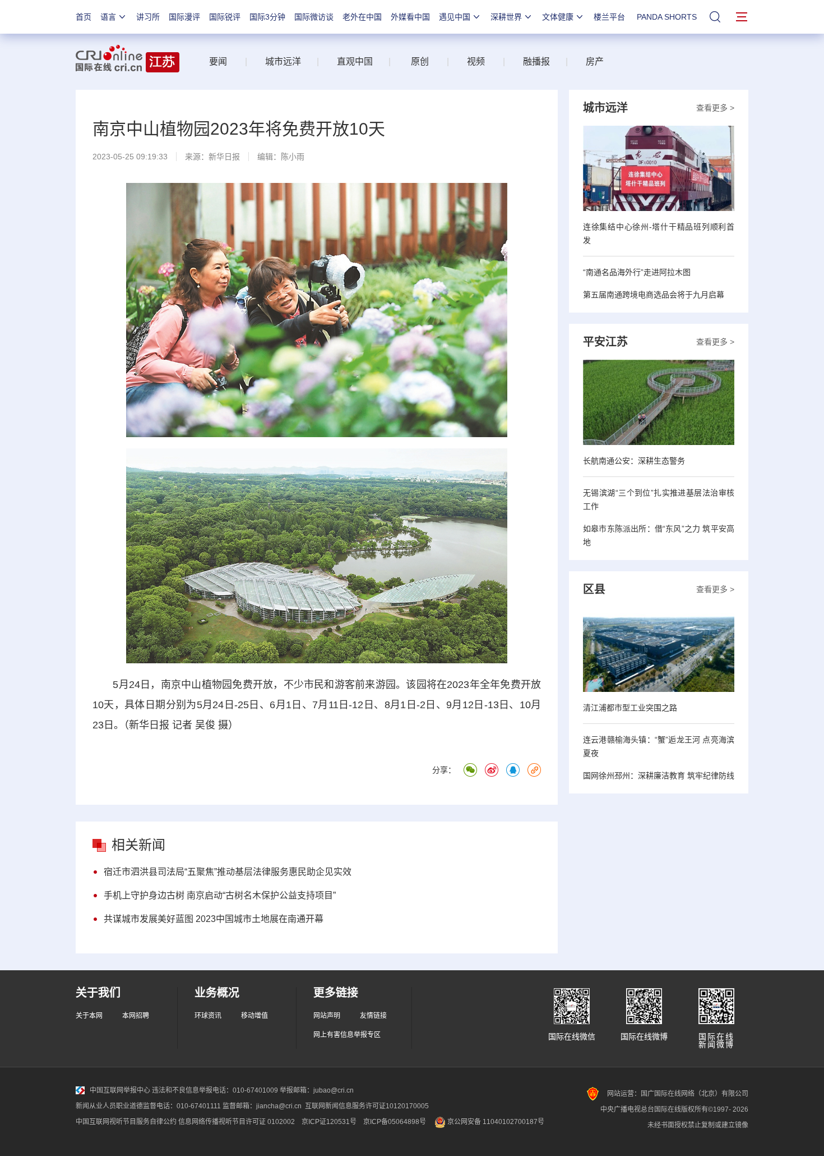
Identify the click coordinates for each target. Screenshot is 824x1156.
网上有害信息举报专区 (347, 1035)
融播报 (536, 61)
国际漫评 (184, 16)
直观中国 (355, 61)
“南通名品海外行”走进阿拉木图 (637, 272)
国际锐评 (224, 16)
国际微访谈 (314, 16)
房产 (595, 61)
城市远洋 (278, 61)
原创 (420, 61)
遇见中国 (454, 16)
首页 (83, 16)
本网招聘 (135, 1016)
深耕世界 (506, 16)
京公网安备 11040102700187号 (495, 1122)
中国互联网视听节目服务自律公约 (126, 1122)
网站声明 (326, 1016)
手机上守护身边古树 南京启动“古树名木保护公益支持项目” (220, 895)
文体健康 (557, 16)
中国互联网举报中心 (120, 1090)
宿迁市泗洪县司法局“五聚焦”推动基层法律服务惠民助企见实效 (227, 872)
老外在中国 (362, 16)
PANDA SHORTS (667, 16)
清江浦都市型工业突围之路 (630, 707)
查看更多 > (715, 107)
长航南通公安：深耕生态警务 (634, 460)
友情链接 (373, 1016)
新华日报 (224, 156)
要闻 (218, 61)
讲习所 (148, 16)
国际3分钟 (267, 16)
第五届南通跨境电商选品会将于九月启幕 (653, 294)
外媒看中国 (410, 16)
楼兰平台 (609, 16)
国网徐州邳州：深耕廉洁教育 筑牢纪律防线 (658, 775)
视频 (476, 61)
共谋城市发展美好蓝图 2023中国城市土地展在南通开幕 (213, 919)
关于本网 (89, 1016)
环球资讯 (208, 1016)
